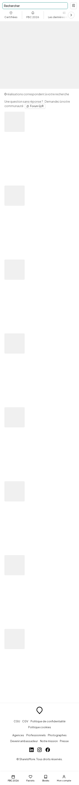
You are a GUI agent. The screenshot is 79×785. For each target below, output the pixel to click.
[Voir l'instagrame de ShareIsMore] (39, 750)
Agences (18, 735)
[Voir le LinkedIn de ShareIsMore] (31, 750)
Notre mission (49, 741)
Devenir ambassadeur (24, 741)
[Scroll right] (71, 15)
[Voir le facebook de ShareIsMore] (48, 750)
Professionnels (36, 735)
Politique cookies (39, 727)
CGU (17, 721)
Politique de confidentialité (48, 721)
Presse (64, 741)
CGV (25, 721)
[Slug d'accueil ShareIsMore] (39, 711)
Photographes (57, 735)
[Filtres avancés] (73, 5)
